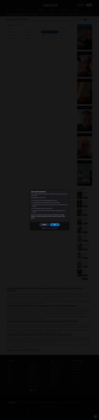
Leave (44, 224)
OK (55, 224)
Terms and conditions (52, 228)
